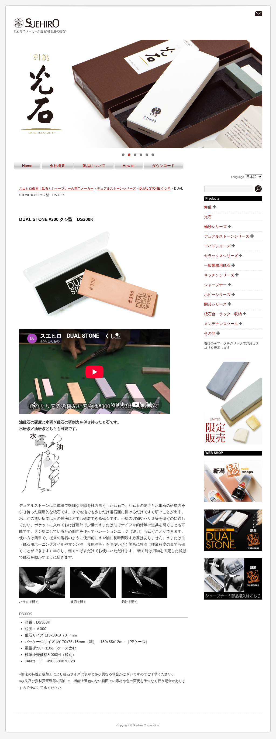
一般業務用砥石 (217, 265)
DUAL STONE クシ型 (155, 188)
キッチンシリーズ (219, 275)
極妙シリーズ (215, 226)
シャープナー (215, 285)
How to (128, 165)
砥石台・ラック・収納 (223, 314)
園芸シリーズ (215, 304)
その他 (209, 333)
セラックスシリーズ (221, 256)
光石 (208, 217)
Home (27, 165)
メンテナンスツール (221, 323)
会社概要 (57, 165)
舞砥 (208, 207)
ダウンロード (163, 165)
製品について (93, 165)
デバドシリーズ (217, 246)
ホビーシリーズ (217, 294)
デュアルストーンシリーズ (116, 188)
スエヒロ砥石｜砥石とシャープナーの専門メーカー (37, 23)
